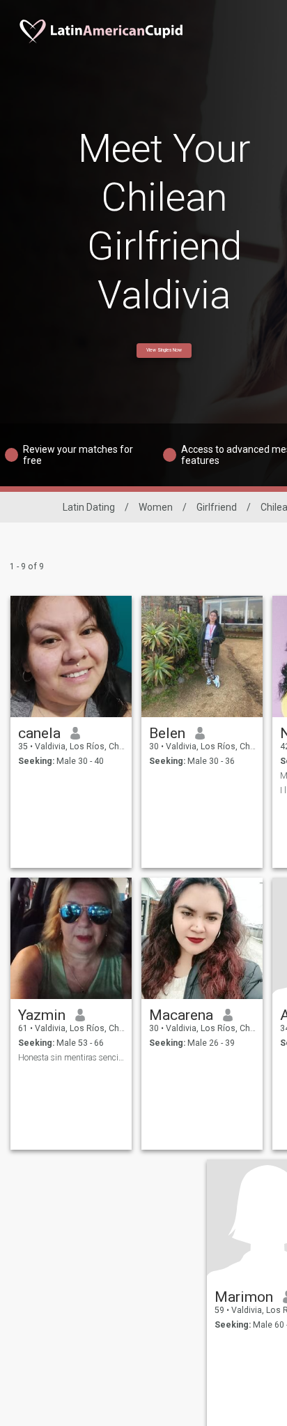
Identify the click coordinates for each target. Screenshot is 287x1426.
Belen (167, 733)
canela (39, 733)
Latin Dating (89, 507)
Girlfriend (216, 507)
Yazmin (41, 1015)
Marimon (244, 1297)
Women (156, 507)
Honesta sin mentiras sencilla (71, 1058)
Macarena (181, 1015)
